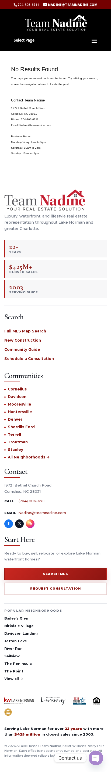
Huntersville (20, 412)
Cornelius (17, 389)
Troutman (18, 442)
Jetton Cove (15, 641)
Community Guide (22, 349)
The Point (13, 671)
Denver (15, 419)
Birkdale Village (19, 626)
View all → (13, 679)
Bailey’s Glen (16, 618)
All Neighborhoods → (29, 457)
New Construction (22, 340)
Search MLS (55, 574)
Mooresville (19, 404)
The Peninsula (18, 664)
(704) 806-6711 (31, 501)
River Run (13, 649)
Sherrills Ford (21, 427)
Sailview (12, 656)
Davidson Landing (21, 633)
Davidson (17, 396)
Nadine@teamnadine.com (42, 513)
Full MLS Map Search (25, 331)
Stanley (15, 449)
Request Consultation (55, 588)
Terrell (14, 434)
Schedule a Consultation (29, 358)
